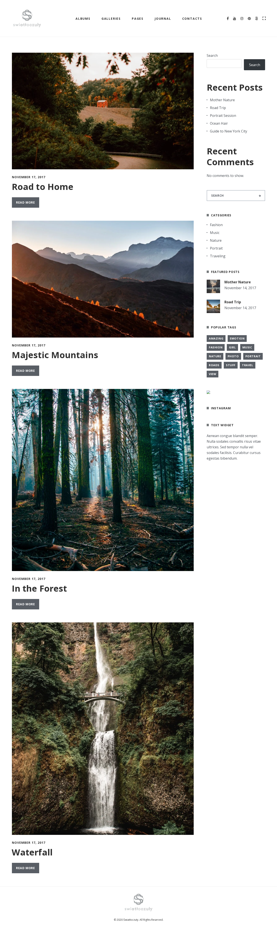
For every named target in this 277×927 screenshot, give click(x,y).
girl (232, 347)
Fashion (216, 224)
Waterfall (32, 852)
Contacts (192, 18)
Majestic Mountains (55, 355)
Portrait (216, 248)
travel (247, 365)
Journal (163, 18)
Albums (83, 18)
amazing (216, 338)
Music (214, 232)
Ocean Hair (219, 123)
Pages (137, 18)
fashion (215, 347)
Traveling (217, 256)
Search (212, 55)
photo (233, 356)
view (212, 374)
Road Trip (218, 107)
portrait (253, 356)
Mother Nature (222, 100)
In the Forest (39, 588)
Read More (25, 202)
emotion (237, 338)
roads (214, 365)
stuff (230, 365)
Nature (216, 240)
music (247, 347)
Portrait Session (223, 115)
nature (215, 356)
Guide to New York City (228, 131)
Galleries (111, 18)
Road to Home (42, 187)
